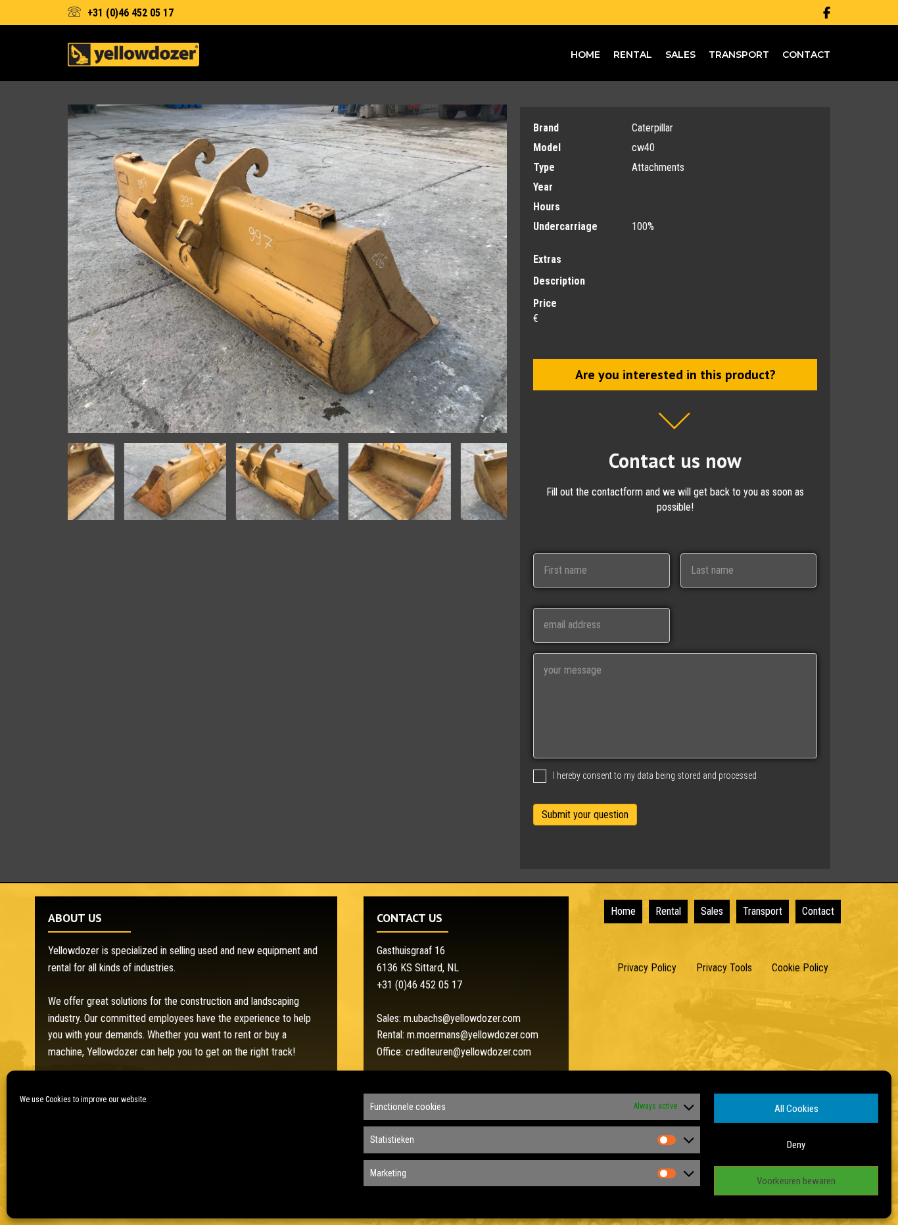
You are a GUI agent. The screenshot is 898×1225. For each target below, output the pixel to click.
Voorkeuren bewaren (796, 1181)
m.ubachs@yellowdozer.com (462, 1018)
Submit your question (585, 814)
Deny (796, 1145)
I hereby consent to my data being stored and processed (655, 775)
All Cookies (796, 1109)
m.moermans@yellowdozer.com (472, 1035)
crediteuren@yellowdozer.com (468, 1052)
